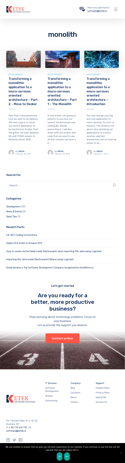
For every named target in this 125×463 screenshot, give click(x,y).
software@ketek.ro (97, 11)
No (67, 456)
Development (16, 74)
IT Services (51, 383)
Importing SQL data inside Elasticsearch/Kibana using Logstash (40, 259)
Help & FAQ (101, 397)
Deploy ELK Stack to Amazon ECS (24, 243)
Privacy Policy (103, 392)
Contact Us (101, 402)
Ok (59, 456)
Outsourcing (51, 400)
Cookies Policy (103, 388)
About (74, 397)
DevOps (49, 396)
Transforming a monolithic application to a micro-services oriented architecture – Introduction (98, 91)
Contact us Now (62, 338)
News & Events (14, 211)
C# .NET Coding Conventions (21, 235)
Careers (74, 402)
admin (21, 151)
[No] (121, 453)
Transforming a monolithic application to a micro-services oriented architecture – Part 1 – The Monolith (62, 91)
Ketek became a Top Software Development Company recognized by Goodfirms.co (49, 267)
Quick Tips (11, 216)
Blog (73, 388)
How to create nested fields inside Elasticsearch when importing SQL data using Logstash (54, 251)
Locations (75, 392)
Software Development (52, 389)
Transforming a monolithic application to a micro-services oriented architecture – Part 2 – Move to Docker (23, 91)
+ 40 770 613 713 (18, 427)
